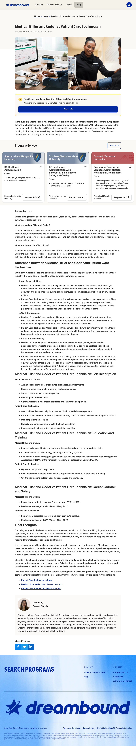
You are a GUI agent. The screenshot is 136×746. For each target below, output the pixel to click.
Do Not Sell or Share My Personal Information (114, 728)
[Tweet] (24, 647)
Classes (39, 4)
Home (37, 16)
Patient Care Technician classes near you (41, 588)
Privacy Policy (88, 728)
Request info (30, 197)
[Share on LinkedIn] (31, 647)
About (69, 4)
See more (114, 145)
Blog (78, 4)
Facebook (118, 676)
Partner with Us (120, 672)
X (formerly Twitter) (122, 681)
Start (66, 109)
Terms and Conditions (71, 728)
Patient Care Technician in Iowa (36, 580)
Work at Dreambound (94, 672)
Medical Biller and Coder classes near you (41, 584)
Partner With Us (54, 4)
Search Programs (29, 669)
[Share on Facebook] (18, 647)
